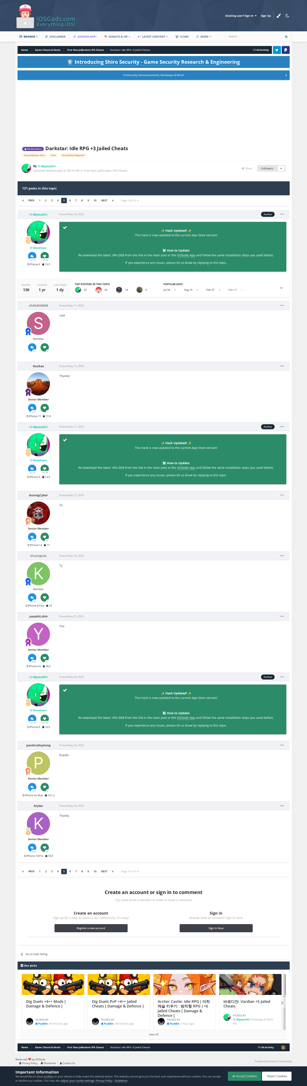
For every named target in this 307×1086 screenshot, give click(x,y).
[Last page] (113, 200)
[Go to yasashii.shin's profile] (38, 634)
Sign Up (266, 16)
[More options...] (282, 214)
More (204, 36)
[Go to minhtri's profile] (139, 290)
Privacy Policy (29, 1063)
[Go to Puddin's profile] (29, 1021)
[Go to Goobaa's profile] (38, 383)
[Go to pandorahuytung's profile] (38, 763)
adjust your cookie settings (77, 1080)
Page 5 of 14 (129, 200)
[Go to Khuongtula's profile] (38, 573)
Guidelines (121, 1080)
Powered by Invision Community (273, 1061)
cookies (48, 1076)
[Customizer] (278, 15)
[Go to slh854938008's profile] (38, 323)
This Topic (269, 36)
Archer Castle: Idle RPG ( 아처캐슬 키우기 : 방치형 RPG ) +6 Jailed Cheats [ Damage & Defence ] (184, 1008)
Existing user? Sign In (240, 16)
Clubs (184, 36)
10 (95, 200)
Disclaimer (57, 36)
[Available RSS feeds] (283, 1047)
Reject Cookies (276, 1076)
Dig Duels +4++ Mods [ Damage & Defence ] (46, 1004)
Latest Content (153, 36)
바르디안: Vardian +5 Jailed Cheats (246, 1004)
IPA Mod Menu (33, 148)
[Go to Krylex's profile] (38, 823)
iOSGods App (186, 255)
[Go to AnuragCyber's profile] (38, 513)
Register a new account (91, 928)
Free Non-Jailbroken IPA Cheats (105, 171)
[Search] (286, 36)
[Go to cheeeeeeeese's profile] (119, 290)
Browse (29, 36)
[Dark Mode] (287, 15)
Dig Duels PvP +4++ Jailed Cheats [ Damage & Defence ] (118, 1004)
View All (153, 1034)
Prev (31, 200)
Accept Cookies (246, 1076)
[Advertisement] (153, 112)
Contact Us (68, 1063)
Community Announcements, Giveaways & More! (153, 75)
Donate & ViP (118, 36)
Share (248, 168)
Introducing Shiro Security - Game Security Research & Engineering (153, 61)
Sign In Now (216, 928)
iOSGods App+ (87, 36)
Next (104, 200)
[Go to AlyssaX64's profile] (26, 168)
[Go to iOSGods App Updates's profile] (98, 290)
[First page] (23, 200)
